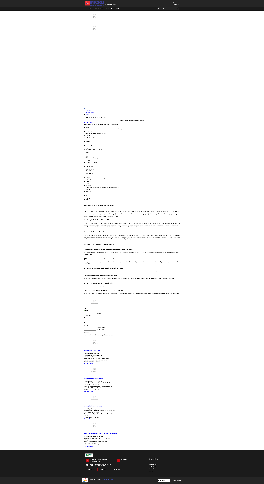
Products (88, 116)
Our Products (109, 8)
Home (87, 114)
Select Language (177, 480)
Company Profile (99, 8)
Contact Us (117, 8)
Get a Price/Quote (88, 122)
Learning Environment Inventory (93, 406)
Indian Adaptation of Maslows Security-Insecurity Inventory (100, 433)
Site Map (151, 471)
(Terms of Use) (109, 477)
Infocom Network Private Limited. (107, 479)
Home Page (89, 8)
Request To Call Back (89, 112)
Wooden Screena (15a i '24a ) (92, 350)
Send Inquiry (89, 110)
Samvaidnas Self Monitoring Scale (93, 378)
